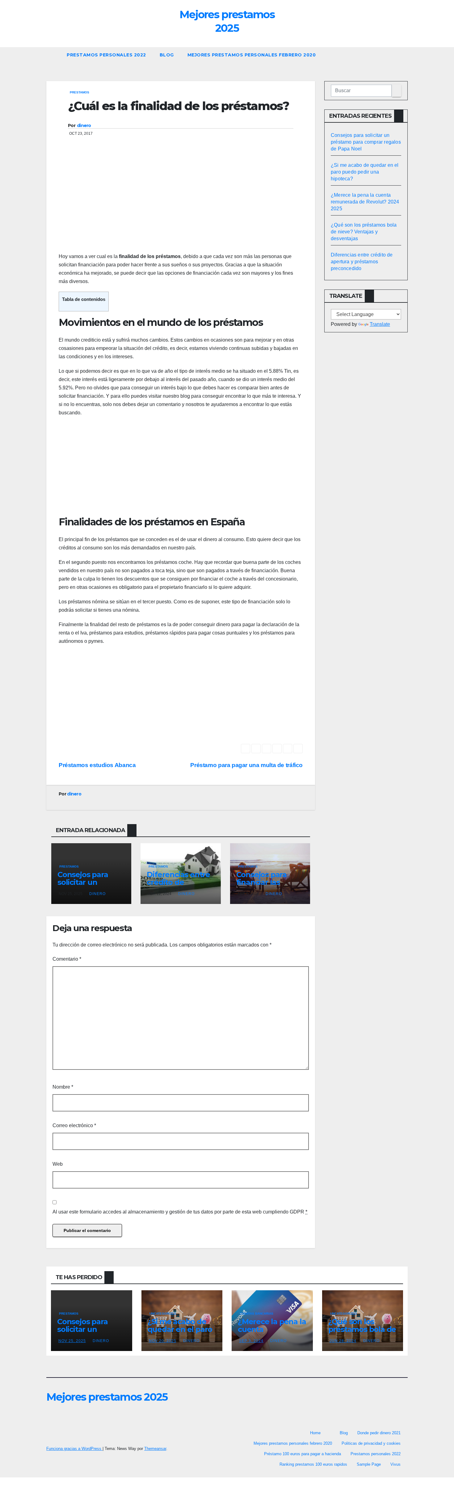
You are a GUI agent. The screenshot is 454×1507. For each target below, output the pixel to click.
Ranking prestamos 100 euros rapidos (313, 1464)
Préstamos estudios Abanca (97, 765)
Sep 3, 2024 (251, 1341)
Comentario (67, 959)
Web (58, 1164)
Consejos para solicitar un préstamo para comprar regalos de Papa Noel (366, 142)
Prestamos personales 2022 (106, 55)
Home (315, 1433)
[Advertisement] (180, 203)
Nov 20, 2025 (162, 1341)
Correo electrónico (74, 1125)
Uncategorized (162, 1313)
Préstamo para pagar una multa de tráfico (246, 765)
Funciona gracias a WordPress (74, 1448)
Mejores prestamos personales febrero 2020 (251, 55)
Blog (167, 55)
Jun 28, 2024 (343, 1341)
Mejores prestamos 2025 (107, 1396)
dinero (84, 125)
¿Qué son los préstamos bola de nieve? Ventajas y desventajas (364, 231)
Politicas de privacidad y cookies (371, 1443)
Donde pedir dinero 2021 (379, 1433)
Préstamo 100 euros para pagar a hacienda (302, 1454)
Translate (380, 324)
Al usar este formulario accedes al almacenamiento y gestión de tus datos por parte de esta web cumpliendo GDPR (180, 1211)
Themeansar (155, 1448)
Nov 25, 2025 (72, 1341)
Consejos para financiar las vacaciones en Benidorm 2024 (264, 886)
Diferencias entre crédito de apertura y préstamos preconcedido (362, 261)
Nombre (63, 1087)
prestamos (79, 92)
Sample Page (369, 1464)
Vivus (395, 1464)
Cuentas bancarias (256, 1313)
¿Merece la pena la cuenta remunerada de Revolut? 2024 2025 (365, 201)
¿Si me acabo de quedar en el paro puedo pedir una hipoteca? (365, 171)
